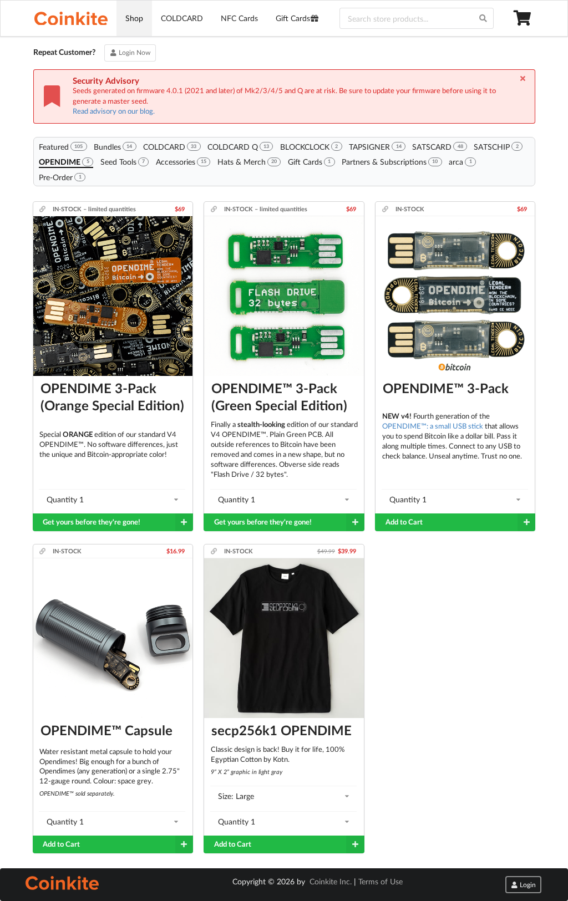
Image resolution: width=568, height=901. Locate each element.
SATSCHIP (496, 146)
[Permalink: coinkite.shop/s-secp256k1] (215, 551)
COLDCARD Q (238, 146)
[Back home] (71, 18)
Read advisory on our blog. (114, 110)
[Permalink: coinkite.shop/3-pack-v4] (386, 209)
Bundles (113, 146)
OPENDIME (64, 161)
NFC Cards (239, 18)
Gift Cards (293, 18)
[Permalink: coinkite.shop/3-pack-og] (43, 209)
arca (460, 161)
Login (527, 884)
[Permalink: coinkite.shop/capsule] (43, 551)
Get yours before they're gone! (91, 522)
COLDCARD (182, 18)
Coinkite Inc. (331, 881)
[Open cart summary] (524, 18)
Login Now (133, 52)
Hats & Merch (247, 161)
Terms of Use (380, 881)
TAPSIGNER (375, 146)
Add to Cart (404, 522)
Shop (134, 18)
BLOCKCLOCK (309, 146)
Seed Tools (122, 161)
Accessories (181, 161)
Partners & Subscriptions (390, 161)
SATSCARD (437, 146)
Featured (61, 146)
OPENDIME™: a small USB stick (432, 425)
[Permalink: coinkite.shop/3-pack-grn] (215, 209)
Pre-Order (60, 177)
